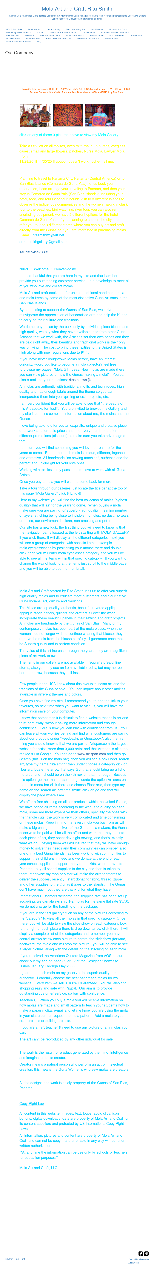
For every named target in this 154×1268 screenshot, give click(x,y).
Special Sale (136, 35)
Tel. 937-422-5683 (33, 251)
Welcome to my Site (75, 29)
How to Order (12, 35)
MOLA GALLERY (14, 29)
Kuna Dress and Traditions (58, 38)
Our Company (53, 29)
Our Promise (97, 29)
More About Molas (75, 35)
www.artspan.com (91, 753)
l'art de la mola (33, 38)
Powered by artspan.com (138, 1259)
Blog (39, 41)
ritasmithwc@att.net (84, 379)
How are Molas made (50, 35)
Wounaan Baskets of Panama (115, 32)
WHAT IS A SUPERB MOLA (63, 32)
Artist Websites (134, 1262)
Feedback (29, 35)
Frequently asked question (18, 32)
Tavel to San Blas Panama (18, 41)
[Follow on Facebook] (141, 1255)
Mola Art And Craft (118, 29)
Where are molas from (88, 38)
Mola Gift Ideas (13, 38)
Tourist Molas (88, 32)
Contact (41, 32)
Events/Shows (111, 38)
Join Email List (16, 1259)
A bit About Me (96, 35)
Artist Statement (117, 35)
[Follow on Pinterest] (146, 1255)
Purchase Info (34, 29)
